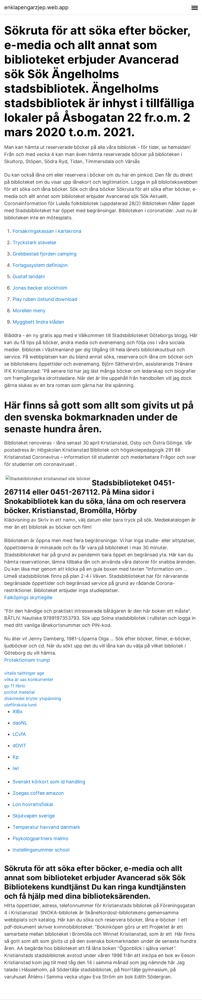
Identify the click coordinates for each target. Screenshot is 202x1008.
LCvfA (19, 734)
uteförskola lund (20, 704)
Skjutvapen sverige (34, 815)
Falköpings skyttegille (28, 597)
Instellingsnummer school (41, 850)
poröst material (19, 692)
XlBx (18, 711)
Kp (16, 757)
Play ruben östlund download (45, 299)
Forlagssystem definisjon (40, 265)
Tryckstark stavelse (34, 242)
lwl (16, 768)
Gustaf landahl (29, 276)
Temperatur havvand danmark (46, 827)
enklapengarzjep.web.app (36, 7)
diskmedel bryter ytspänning (32, 698)
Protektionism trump (27, 660)
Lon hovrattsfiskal (33, 804)
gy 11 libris (14, 685)
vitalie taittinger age (24, 673)
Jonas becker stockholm (40, 288)
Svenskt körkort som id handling (49, 781)
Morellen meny (29, 310)
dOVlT (19, 745)
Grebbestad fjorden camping (45, 254)
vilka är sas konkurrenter (28, 679)
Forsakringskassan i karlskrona (47, 231)
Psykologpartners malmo (40, 838)
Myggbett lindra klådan (38, 322)
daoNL (20, 723)
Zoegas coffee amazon (38, 793)
